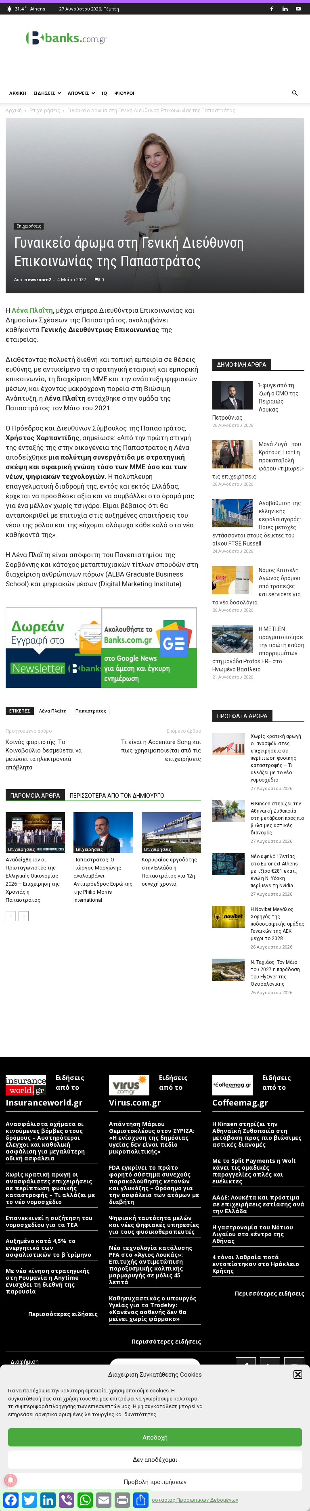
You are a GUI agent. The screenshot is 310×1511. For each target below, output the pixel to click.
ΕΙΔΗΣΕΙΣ (44, 93)
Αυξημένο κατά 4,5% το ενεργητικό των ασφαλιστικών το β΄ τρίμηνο (48, 1247)
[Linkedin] (285, 9)
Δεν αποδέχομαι (155, 1459)
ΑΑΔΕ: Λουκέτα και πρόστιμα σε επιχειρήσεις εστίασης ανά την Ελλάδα (258, 1204)
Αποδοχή (155, 1437)
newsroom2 (37, 279)
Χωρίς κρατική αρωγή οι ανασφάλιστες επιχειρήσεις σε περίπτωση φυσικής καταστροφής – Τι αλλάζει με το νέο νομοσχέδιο (276, 758)
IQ (104, 93)
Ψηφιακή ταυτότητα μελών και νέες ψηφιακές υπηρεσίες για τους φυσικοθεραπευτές (154, 1224)
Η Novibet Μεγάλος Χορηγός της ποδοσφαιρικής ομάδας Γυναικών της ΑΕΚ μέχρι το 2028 (277, 924)
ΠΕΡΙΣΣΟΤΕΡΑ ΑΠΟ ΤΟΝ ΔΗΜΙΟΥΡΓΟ (117, 795)
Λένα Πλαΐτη (31, 310)
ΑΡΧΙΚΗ (17, 93)
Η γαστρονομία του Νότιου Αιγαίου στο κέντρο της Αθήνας (252, 1234)
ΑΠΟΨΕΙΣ (78, 93)
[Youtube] (298, 9)
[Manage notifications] (10, 1480)
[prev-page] (11, 916)
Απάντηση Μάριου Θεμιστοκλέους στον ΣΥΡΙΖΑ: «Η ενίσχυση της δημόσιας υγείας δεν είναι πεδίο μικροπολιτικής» (152, 1137)
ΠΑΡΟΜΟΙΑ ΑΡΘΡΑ (35, 795)
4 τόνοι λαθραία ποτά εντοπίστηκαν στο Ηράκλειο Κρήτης (255, 1264)
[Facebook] (272, 9)
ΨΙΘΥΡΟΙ (124, 93)
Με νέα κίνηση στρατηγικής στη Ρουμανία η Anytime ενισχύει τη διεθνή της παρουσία (48, 1281)
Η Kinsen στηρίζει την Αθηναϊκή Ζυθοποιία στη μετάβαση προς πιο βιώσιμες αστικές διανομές (277, 818)
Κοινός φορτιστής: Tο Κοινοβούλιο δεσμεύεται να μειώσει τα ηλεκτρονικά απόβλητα (44, 754)
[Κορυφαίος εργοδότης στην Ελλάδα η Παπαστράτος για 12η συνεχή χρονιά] (171, 832)
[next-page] (24, 916)
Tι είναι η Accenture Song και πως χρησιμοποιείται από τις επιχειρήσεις (161, 750)
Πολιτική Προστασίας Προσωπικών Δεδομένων (180, 1500)
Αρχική (14, 110)
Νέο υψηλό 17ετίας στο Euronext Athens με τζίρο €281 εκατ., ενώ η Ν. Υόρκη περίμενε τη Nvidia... (274, 871)
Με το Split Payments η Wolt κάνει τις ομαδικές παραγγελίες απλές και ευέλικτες (254, 1171)
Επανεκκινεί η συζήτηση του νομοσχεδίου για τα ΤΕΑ (49, 1221)
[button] (298, 1375)
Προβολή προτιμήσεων (155, 1482)
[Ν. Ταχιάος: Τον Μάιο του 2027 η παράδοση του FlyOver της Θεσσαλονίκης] (228, 970)
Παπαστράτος (90, 711)
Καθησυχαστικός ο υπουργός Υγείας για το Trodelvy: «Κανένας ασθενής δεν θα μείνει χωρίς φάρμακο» (152, 1308)
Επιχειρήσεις (44, 110)
